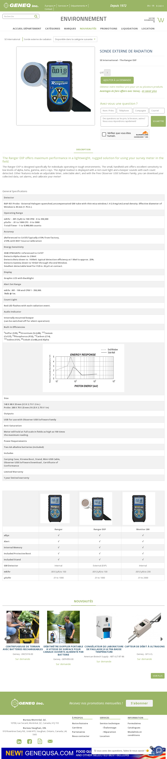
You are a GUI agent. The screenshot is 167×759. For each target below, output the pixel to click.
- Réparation (109, 731)
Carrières (77, 727)
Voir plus (157, 675)
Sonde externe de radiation (37, 39)
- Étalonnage (109, 727)
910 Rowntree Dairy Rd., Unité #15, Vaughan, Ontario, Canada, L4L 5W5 (35, 731)
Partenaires (78, 731)
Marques (70, 28)
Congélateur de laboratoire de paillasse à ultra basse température (103, 649)
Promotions (108, 28)
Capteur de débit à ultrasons (145, 646)
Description (83, 149)
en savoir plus (149, 91)
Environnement (84, 18)
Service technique (110, 723)
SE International (12, 39)
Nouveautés (88, 28)
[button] (158, 750)
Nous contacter (80, 736)
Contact (48, 9)
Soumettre (158, 121)
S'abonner (139, 703)
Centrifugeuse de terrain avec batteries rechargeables (23, 648)
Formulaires (134, 723)
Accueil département (27, 28)
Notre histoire (80, 723)
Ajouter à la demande (117, 80)
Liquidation (129, 28)
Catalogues (134, 727)
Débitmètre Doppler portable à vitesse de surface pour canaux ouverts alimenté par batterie (63, 650)
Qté (102, 72)
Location (148, 28)
